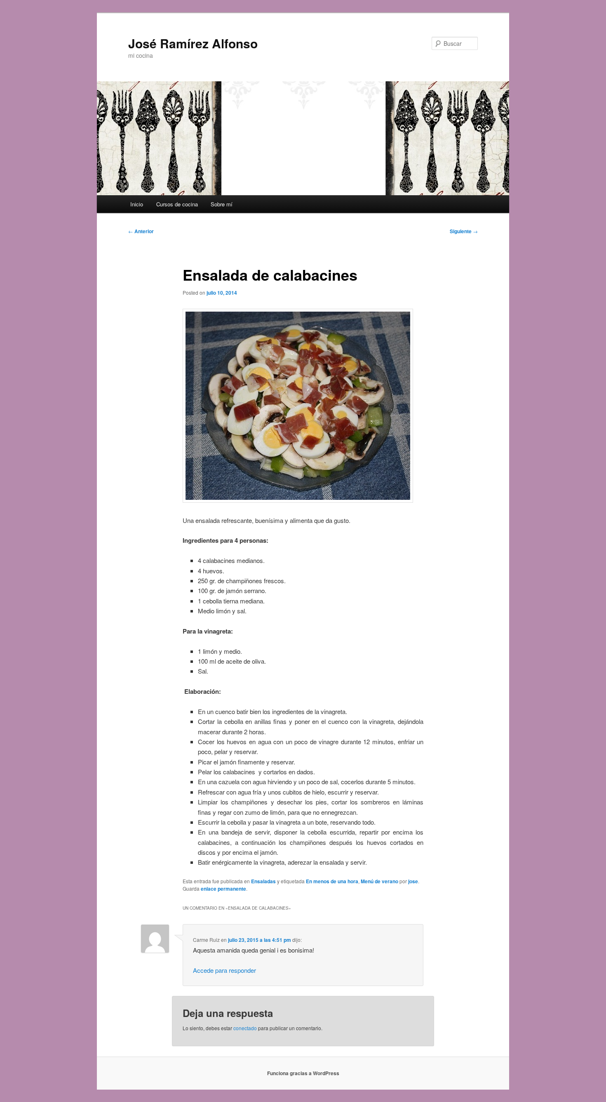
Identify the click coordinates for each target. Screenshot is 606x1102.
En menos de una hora (332, 881)
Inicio (136, 204)
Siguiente (464, 231)
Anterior (141, 231)
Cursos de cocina (177, 204)
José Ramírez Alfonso (193, 43)
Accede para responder (224, 970)
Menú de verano (379, 881)
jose (413, 881)
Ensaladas (263, 881)
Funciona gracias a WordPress (303, 1073)
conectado (245, 1027)
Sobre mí (222, 204)
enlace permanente (223, 888)
